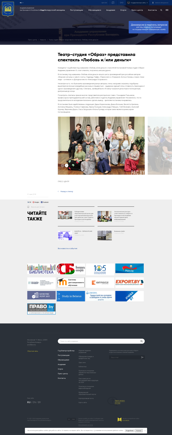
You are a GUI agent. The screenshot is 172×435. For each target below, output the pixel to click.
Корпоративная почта (86, 398)
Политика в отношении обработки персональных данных (87, 372)
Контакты (152, 10)
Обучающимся (94, 10)
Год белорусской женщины (53, 10)
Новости (43, 40)
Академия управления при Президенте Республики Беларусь (32, 9)
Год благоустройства (66, 351)
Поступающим (76, 10)
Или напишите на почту (85, 425)
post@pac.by (31, 345)
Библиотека (82, 367)
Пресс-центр (137, 10)
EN (34, 402)
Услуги (123, 10)
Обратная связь (32, 351)
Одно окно (82, 362)
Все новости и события (67, 248)
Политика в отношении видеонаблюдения (86, 387)
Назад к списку (67, 191)
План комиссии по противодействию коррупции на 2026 (88, 380)
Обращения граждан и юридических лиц (86, 357)
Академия (110, 10)
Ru (21, 3)
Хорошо (138, 431)
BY (39, 402)
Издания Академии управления (85, 351)
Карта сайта (83, 402)
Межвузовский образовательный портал (87, 393)
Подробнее (129, 431)
